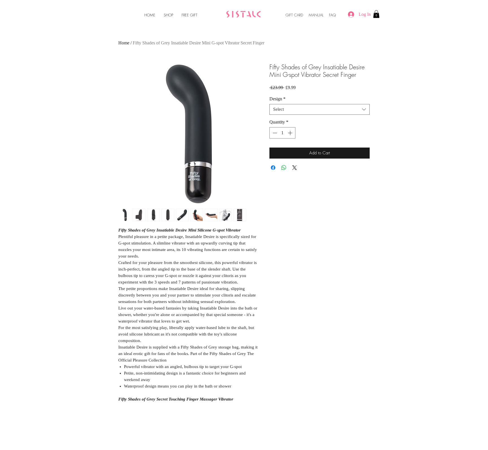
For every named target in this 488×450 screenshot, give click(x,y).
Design (277, 98)
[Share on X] (294, 167)
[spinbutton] (282, 132)
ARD (300, 15)
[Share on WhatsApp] (283, 167)
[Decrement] (274, 132)
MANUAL (316, 15)
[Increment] (291, 132)
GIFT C (291, 15)
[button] (376, 14)
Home (123, 42)
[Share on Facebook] (273, 167)
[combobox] (319, 109)
